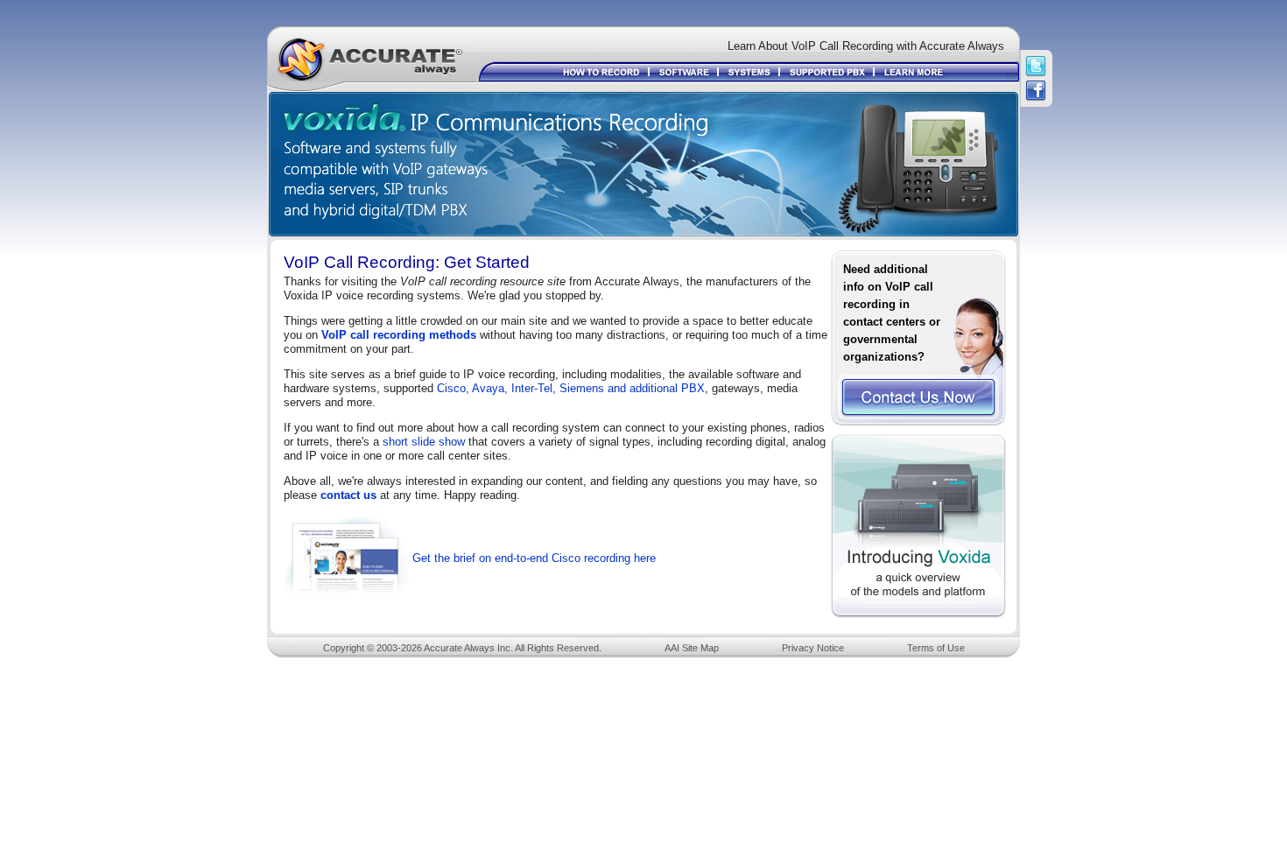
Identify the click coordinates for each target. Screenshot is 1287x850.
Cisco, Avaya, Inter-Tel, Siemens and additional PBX (571, 388)
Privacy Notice (813, 648)
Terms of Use (936, 648)
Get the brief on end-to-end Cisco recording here (534, 558)
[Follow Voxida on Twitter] (1035, 66)
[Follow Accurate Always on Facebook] (1035, 91)
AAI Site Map (692, 648)
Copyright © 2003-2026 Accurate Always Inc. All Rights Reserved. (462, 648)
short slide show (424, 441)
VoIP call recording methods (398, 334)
